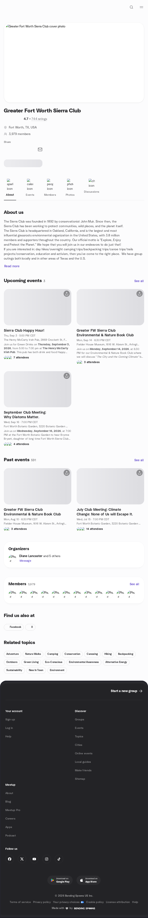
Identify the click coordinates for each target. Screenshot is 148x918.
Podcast (10, 835)
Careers (10, 818)
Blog (8, 801)
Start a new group (124, 691)
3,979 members (19, 134)
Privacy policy (42, 902)
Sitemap (80, 779)
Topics (79, 736)
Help (8, 736)
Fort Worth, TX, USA (23, 127)
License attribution (118, 902)
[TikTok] (59, 859)
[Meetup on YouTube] (34, 859)
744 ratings (39, 119)
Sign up (10, 719)
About (9, 793)
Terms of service (20, 902)
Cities (78, 745)
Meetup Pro (12, 810)
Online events (84, 753)
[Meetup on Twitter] (22, 859)
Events (79, 728)
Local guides (83, 762)
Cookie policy (95, 902)
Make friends (83, 770)
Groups (79, 719)
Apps (8, 827)
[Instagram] (46, 859)
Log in (9, 728)
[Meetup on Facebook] (9, 859)
